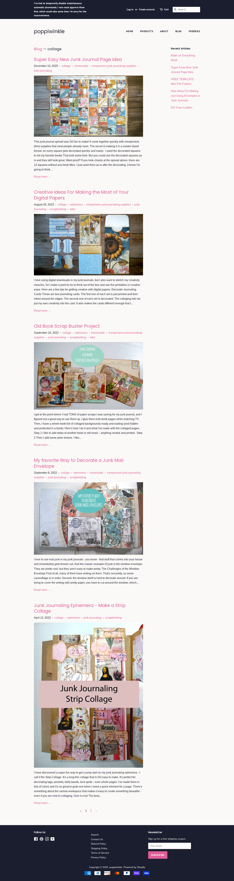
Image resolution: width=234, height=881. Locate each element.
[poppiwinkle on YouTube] (52, 839)
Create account (147, 9)
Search (95, 834)
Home (129, 31)
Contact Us (97, 839)
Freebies (194, 31)
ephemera (76, 204)
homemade (81, 65)
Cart (166, 9)
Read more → (42, 176)
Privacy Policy (98, 857)
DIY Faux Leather (181, 107)
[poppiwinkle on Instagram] (47, 839)
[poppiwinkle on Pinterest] (41, 839)
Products (146, 31)
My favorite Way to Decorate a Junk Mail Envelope (78, 463)
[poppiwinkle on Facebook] (36, 839)
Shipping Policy (99, 848)
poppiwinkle (49, 31)
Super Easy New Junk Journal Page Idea (78, 59)
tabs (72, 209)
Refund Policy (98, 844)
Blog (178, 31)
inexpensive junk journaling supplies (114, 65)
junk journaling (43, 70)
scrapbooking (58, 209)
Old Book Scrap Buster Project (67, 326)
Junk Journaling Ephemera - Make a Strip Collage (80, 608)
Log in (130, 9)
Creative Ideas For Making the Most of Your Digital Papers (81, 195)
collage (66, 65)
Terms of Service (100, 853)
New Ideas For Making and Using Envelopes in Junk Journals (185, 96)
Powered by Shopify (134, 867)
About (164, 31)
